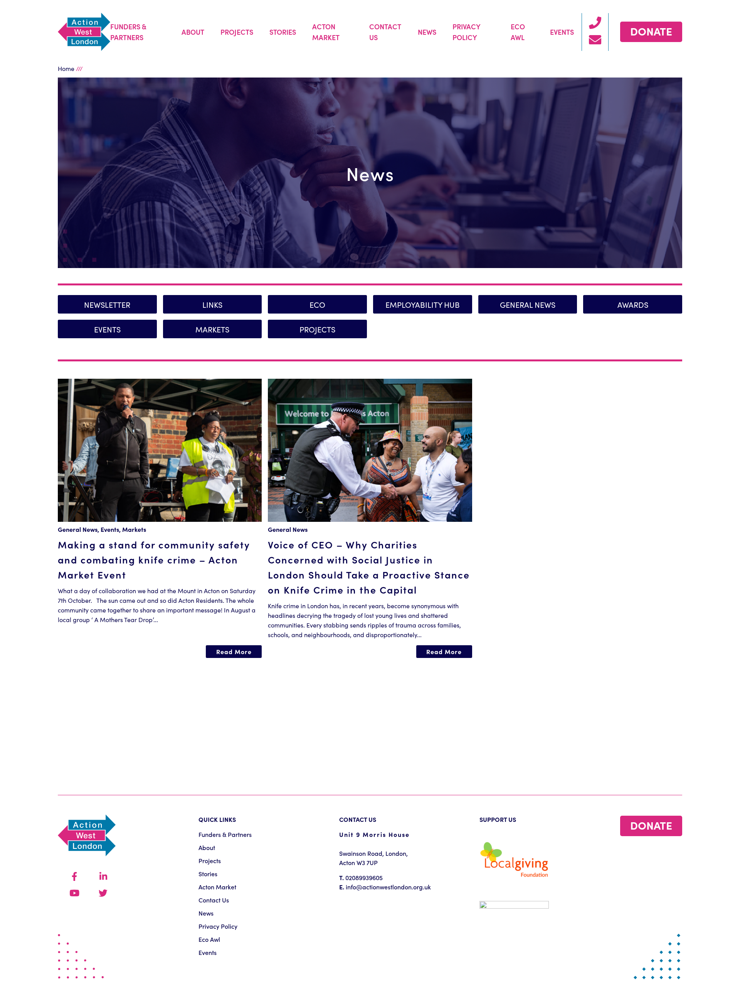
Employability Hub (422, 304)
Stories (282, 32)
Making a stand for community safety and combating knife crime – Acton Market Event (154, 559)
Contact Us (385, 32)
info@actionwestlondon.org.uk (388, 886)
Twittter (103, 893)
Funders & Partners (128, 32)
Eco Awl (518, 32)
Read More (234, 651)
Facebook (74, 876)
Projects (236, 32)
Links (212, 304)
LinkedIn (103, 876)
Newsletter (107, 304)
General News (527, 304)
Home (66, 68)
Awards (632, 304)
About (193, 32)
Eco (317, 304)
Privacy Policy (466, 32)
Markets (212, 329)
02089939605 (364, 877)
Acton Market (326, 32)
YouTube (74, 893)
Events (562, 32)
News (427, 32)
